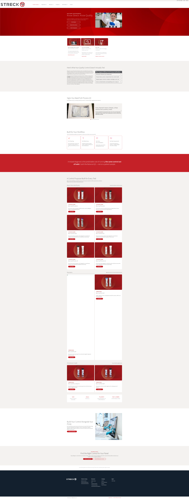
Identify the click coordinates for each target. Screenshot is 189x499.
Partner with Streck (72, 431)
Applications (44, 4)
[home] (16, 4)
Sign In (113, 479)
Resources (51, 4)
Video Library (93, 481)
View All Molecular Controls (99, 459)
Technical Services (94, 484)
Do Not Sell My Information (117, 497)
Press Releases (103, 484)
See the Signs (73, 22)
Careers (102, 481)
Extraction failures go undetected (103, 74)
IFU (91, 482)
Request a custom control (100, 56)
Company (57, 4)
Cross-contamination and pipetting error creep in (107, 81)
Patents (102, 483)
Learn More (72, 211)
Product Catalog (35, 4)
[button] (68, 111)
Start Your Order (179, 0)
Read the (69, 54)
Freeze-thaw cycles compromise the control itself (107, 76)
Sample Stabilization (84, 482)
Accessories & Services (85, 483)
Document (73, 54)
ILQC (113, 481)
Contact (71, 4)
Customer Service (94, 483)
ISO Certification (104, 482)
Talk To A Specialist (73, 27)
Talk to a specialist (88, 459)
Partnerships (64, 4)
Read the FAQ (84, 56)
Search (187, 0)
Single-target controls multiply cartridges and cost (107, 79)
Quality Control (83, 481)
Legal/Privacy (110, 497)
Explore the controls (73, 25)
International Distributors (95, 486)
